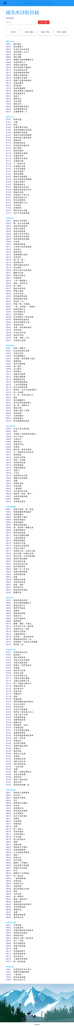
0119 (8, 166)
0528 (8, 579)
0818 (8, 837)
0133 (8, 202)
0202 (8, 223)
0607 (8, 616)
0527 (8, 577)
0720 (8, 701)
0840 (8, 894)
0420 (8, 478)
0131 (8, 197)
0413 (8, 460)
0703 (8, 657)
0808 (8, 811)
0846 (8, 909)
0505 (8, 520)
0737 (8, 746)
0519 (8, 556)
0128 (8, 189)
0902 (8, 928)
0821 (8, 844)
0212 (8, 249)
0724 (8, 712)
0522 (8, 564)
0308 (8, 366)
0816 (8, 831)
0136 (8, 210)
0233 (8, 304)
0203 (8, 226)
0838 (8, 889)
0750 (8, 779)
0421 (8, 481)
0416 (8, 468)
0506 (8, 522)
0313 (8, 379)
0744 (8, 764)
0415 (8, 465)
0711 (8, 678)
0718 (8, 696)
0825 (8, 855)
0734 (8, 738)
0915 (8, 961)
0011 (8, 70)
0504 (8, 517)
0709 (8, 673)
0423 (8, 486)
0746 (8, 769)
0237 (8, 314)
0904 (8, 933)
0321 (8, 400)
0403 (8, 434)
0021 (8, 96)
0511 (8, 535)
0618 (8, 644)
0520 (8, 559)
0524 (8, 569)
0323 (8, 405)
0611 (8, 626)
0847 (8, 912)
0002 (8, 47)
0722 (8, 707)
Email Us (37, 1024)
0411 (8, 455)
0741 (8, 756)
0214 (8, 254)
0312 (8, 377)
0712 (8, 681)
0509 (8, 530)
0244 (8, 332)
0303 (8, 353)
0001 (8, 44)
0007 (8, 60)
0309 (8, 369)
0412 (8, 457)
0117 (8, 161)
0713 (8, 683)
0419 (8, 475)
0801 (8, 792)
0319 (8, 395)
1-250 (13, 32)
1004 (8, 977)
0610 (8, 624)
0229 (8, 293)
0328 (8, 418)
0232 (8, 301)
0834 (8, 878)
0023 (8, 101)
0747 (8, 772)
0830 (8, 868)
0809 (8, 813)
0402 (8, 431)
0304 (8, 356)
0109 (8, 140)
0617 (8, 642)
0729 (8, 725)
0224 (8, 280)
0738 (8, 748)
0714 (8, 686)
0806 (8, 805)
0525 (8, 572)
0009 (8, 65)
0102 (8, 122)
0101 (8, 119)
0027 (8, 112)
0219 (8, 267)
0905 (8, 935)
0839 (8, 891)
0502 (8, 512)
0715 (8, 688)
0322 (8, 403)
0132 (8, 200)
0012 (8, 73)
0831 (8, 870)
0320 (8, 397)
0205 (8, 231)
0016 (8, 83)
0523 (8, 566)
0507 (8, 525)
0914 (8, 959)
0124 (8, 179)
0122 (8, 174)
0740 (8, 753)
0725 (8, 714)
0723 (8, 709)
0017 (8, 86)
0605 (8, 611)
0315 (8, 384)
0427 (8, 496)
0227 (8, 288)
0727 (8, 720)
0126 (8, 184)
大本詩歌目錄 (10, 18)
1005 (8, 980)
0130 (8, 195)
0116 (8, 158)
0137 (8, 213)
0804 (8, 800)
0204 (8, 228)
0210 (8, 244)
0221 (8, 273)
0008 (8, 62)
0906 (8, 938)
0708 (8, 670)
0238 (8, 317)
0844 (8, 904)
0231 (8, 299)
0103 (8, 125)
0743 (8, 761)
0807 (8, 808)
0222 (8, 275)
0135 (8, 208)
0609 (8, 621)
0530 (8, 585)
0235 (8, 309)
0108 (8, 137)
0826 (8, 857)
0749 (8, 777)
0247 (8, 340)
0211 (8, 247)
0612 (8, 629)
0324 (8, 408)
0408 (8, 447)
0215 (8, 257)
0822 (8, 847)
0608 (8, 618)
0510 (8, 533)
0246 (8, 338)
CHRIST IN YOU (37, 3)
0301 (8, 348)
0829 (8, 865)
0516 (8, 548)
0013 (8, 75)
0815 (8, 829)
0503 (8, 514)
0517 (8, 551)
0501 (8, 509)
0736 (8, 743)
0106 (8, 132)
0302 (8, 351)
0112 (8, 148)
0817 (8, 834)
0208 (8, 239)
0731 (8, 730)
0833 (8, 876)
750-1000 (61, 32)
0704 (8, 660)
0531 (8, 587)
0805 (8, 803)
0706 (8, 665)
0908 (8, 943)
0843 (8, 902)
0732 (8, 733)
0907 (8, 941)
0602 (8, 603)
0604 (8, 608)
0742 (8, 759)
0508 (8, 527)
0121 (8, 171)
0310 (8, 371)
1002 (8, 972)
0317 (8, 390)
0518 (8, 553)
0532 (8, 590)
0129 (8, 192)
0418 (8, 473)
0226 (8, 286)
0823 (8, 850)
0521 (8, 561)
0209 (8, 241)
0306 (8, 361)
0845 (8, 907)
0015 (8, 80)
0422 (8, 483)
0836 (8, 883)
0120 (8, 169)
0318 (8, 392)
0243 (8, 330)
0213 (8, 252)
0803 (8, 798)
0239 (8, 319)
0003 (8, 49)
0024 (8, 104)
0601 (8, 600)
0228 (8, 291)
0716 (8, 691)
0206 (8, 234)
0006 (8, 57)
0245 (8, 335)
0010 (8, 67)
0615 (8, 637)
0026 (8, 109)
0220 (8, 270)
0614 (8, 634)
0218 (8, 265)
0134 (8, 205)
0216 (8, 260)
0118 (8, 163)
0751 (8, 782)
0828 (8, 863)
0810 (8, 816)
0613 (8, 631)
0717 (8, 694)
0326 (8, 413)
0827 (8, 860)
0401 (8, 429)
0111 (8, 145)
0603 (8, 605)
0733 (8, 735)
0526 (8, 574)
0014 (8, 78)
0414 (8, 462)
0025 (8, 106)
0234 (8, 306)
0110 (8, 143)
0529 (8, 582)
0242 (8, 327)
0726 (8, 717)
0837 (8, 886)
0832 (8, 873)
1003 (8, 974)
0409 (8, 449)
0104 (8, 127)
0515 (8, 546)
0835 (8, 881)
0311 (8, 374)
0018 (8, 88)
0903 (8, 930)
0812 (8, 821)
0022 (8, 99)
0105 (8, 130)
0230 (8, 296)
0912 (8, 954)
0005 (8, 54)
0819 (8, 839)
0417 (8, 470)
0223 (8, 278)
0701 (8, 652)
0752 (8, 785)
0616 (8, 639)
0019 (8, 91)
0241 (8, 325)
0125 (8, 182)
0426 (8, 494)
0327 (8, 416)
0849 (8, 917)
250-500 (29, 32)
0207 (8, 236)
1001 (8, 969)
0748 (8, 774)
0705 (8, 663)
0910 (8, 948)
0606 (8, 613)
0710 (8, 675)
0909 (8, 946)
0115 (8, 156)
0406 (8, 442)
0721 (8, 704)
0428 (8, 499)
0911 (8, 951)
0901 (8, 925)
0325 (8, 410)
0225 (8, 283)
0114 (8, 153)
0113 (8, 150)
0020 (8, 93)
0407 (8, 444)
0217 (8, 262)
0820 (8, 842)
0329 (8, 421)
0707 (8, 668)
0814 (8, 826)
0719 (8, 699)
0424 (8, 488)
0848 (8, 915)
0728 (8, 722)
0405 (8, 439)
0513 (8, 540)
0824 (8, 852)
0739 (8, 751)
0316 (8, 387)
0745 (8, 766)
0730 (8, 727)
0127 (8, 187)
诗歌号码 (8, 22)
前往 (42, 22)
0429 (8, 501)
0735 (8, 740)
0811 (8, 818)
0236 (8, 312)
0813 (8, 824)
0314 (8, 382)
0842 (8, 899)
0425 (8, 491)
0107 (8, 135)
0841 (8, 896)
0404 (8, 436)
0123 (8, 176)
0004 (8, 52)
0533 (8, 592)
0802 (8, 795)
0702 (8, 655)
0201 (8, 221)
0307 (8, 364)
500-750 (45, 32)
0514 (8, 543)
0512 (8, 538)
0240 (8, 322)
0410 (8, 452)
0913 (8, 956)
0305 (8, 358)
